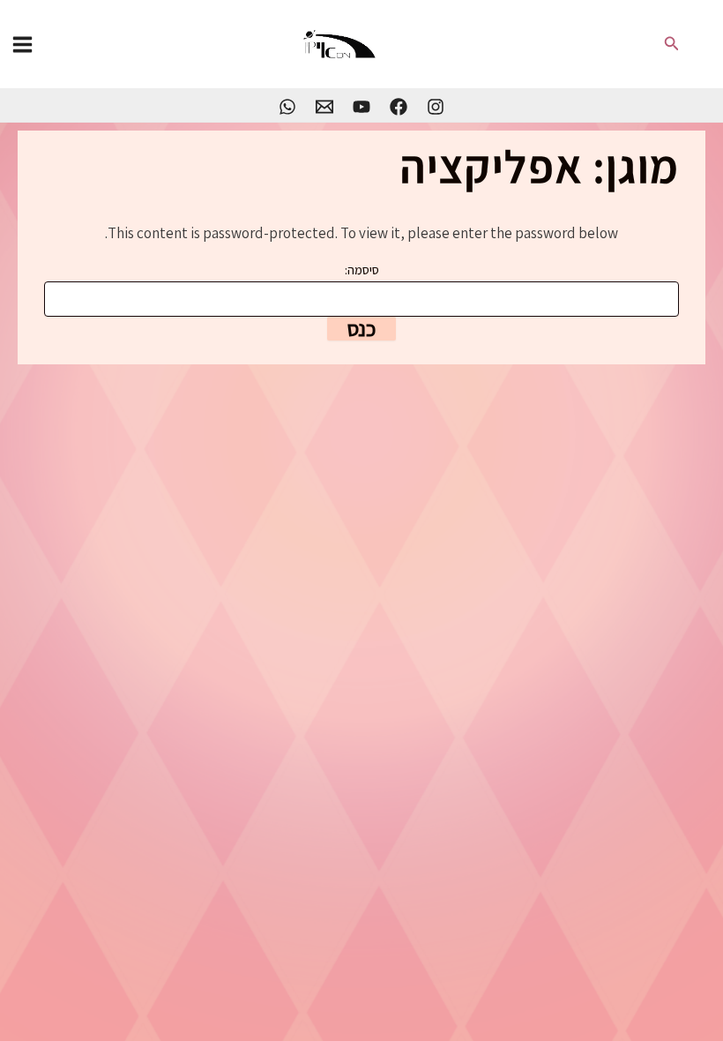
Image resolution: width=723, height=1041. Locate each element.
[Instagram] (435, 106)
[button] (670, 44)
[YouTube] (361, 106)
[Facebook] (398, 106)
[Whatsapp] (287, 106)
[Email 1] (324, 106)
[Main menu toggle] (22, 44)
